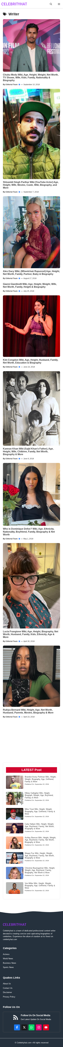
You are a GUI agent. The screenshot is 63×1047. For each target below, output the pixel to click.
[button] (51, 4)
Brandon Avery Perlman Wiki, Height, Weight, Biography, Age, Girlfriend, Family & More (40, 779)
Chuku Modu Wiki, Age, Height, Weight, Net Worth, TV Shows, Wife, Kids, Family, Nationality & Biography (30, 77)
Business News (9, 963)
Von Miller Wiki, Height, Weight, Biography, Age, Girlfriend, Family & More (40, 885)
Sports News (8, 967)
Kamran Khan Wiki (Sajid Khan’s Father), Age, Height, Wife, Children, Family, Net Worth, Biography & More (28, 451)
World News (8, 958)
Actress (6, 954)
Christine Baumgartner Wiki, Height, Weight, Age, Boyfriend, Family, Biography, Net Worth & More (40, 870)
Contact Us (7, 988)
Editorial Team (12, 85)
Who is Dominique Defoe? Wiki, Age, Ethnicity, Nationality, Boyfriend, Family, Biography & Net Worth (29, 532)
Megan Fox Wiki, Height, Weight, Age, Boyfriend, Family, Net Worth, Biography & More (39, 855)
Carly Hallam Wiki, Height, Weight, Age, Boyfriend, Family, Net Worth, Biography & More (39, 826)
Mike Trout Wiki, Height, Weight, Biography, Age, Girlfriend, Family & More (40, 811)
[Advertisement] (18, 743)
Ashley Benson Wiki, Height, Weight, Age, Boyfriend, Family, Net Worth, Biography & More (40, 839)
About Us (7, 984)
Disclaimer (7, 992)
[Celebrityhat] (14, 4)
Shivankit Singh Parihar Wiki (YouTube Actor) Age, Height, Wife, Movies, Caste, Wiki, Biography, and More (31, 185)
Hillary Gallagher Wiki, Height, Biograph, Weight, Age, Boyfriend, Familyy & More (39, 795)
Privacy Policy (9, 997)
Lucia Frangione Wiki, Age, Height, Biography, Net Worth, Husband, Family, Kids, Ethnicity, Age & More (30, 634)
